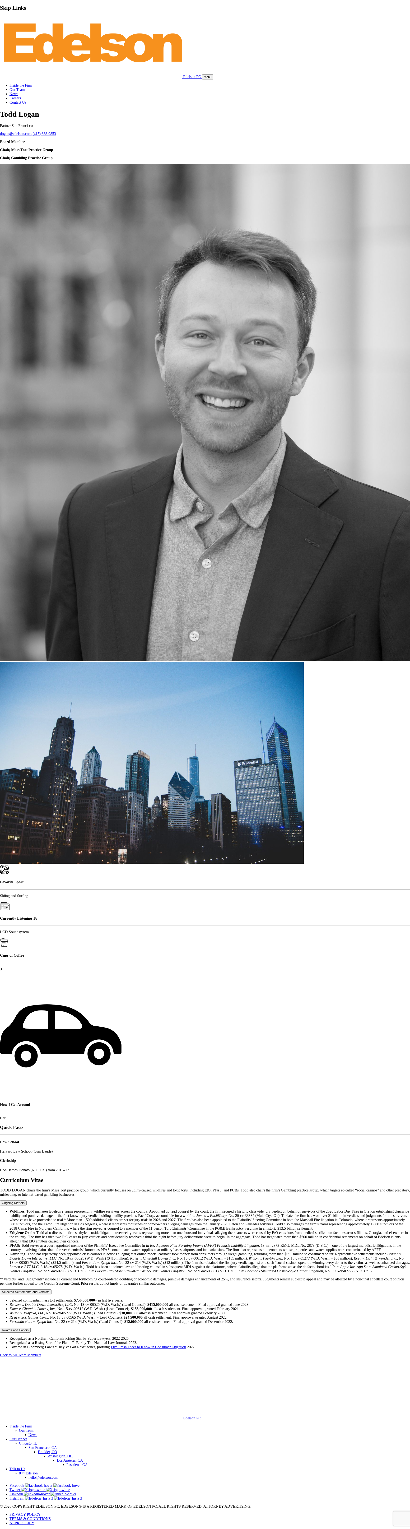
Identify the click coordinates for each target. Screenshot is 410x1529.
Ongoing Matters (13, 1203)
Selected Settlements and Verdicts (26, 1292)
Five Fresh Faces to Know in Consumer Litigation (148, 1347)
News (13, 94)
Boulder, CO (47, 1452)
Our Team (17, 90)
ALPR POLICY (21, 1523)
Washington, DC (60, 1456)
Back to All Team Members (20, 1355)
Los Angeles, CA (70, 1460)
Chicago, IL (28, 1443)
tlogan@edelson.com (16, 134)
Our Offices (18, 1439)
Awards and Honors (15, 1330)
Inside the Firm (20, 85)
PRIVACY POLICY (25, 1514)
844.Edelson (28, 1473)
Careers (15, 98)
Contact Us (17, 102)
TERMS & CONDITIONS (30, 1519)
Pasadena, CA (77, 1465)
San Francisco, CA (42, 1448)
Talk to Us (17, 1469)
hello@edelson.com (43, 1477)
